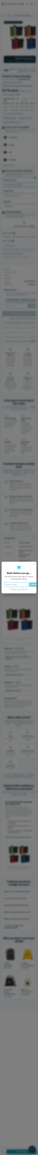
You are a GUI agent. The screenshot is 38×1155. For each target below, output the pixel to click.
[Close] (34, 564)
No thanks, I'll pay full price (19, 589)
